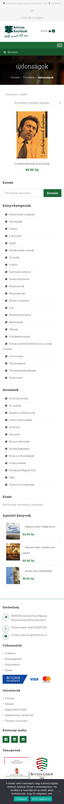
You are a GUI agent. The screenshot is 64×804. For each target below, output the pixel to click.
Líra (11, 307)
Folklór (13, 264)
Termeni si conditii (16, 720)
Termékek (29, 77)
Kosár (44, 30)
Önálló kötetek (17, 463)
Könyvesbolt (12, 664)
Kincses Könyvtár (19, 441)
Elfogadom (21, 799)
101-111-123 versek (18, 398)
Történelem (16, 377)
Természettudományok (22, 370)
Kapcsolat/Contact (16, 709)
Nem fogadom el (41, 799)
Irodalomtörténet (19, 279)
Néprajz (13, 329)
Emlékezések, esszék (21, 250)
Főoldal (14, 77)
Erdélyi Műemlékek (20, 420)
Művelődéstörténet (20, 315)
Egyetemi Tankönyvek (22, 412)
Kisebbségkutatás (19, 448)
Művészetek (16, 322)
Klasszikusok (17, 293)
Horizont (14, 434)
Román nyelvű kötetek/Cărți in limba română (27, 346)
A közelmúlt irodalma (21, 214)
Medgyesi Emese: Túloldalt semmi (40, 526)
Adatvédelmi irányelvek (19, 715)
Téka (12, 477)
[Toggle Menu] (59, 45)
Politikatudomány (19, 336)
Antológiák (15, 221)
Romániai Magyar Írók (22, 470)
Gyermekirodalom (20, 271)
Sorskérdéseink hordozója (32, 163)
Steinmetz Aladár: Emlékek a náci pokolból (39, 550)
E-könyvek (15, 236)
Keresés (52, 193)
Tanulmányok (17, 363)
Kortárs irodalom (19, 300)
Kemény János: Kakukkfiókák (38, 571)
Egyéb (12, 243)
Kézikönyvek (16, 286)
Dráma (13, 228)
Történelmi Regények (21, 484)
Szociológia (16, 356)
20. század (15, 405)
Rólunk (9, 703)
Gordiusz (14, 427)
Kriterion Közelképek (21, 455)
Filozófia (14, 257)
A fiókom (25, 17)
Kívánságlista (37, 17)
